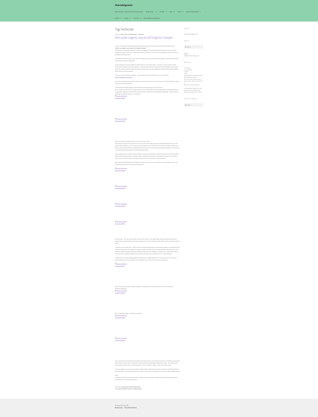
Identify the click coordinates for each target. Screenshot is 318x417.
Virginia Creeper (137, 388)
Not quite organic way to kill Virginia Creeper (144, 37)
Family (179, 12)
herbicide (124, 388)
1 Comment (141, 34)
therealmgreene (123, 5)
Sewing (126, 18)
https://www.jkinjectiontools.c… (124, 77)
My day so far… (150, 12)
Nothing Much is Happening (151, 18)
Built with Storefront (131, 407)
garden (119, 388)
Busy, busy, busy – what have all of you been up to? (129, 12)
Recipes (117, 18)
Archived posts (125, 387)
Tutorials (136, 18)
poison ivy (130, 388)
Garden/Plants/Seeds (192, 12)
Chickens (161, 12)
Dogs (171, 12)
